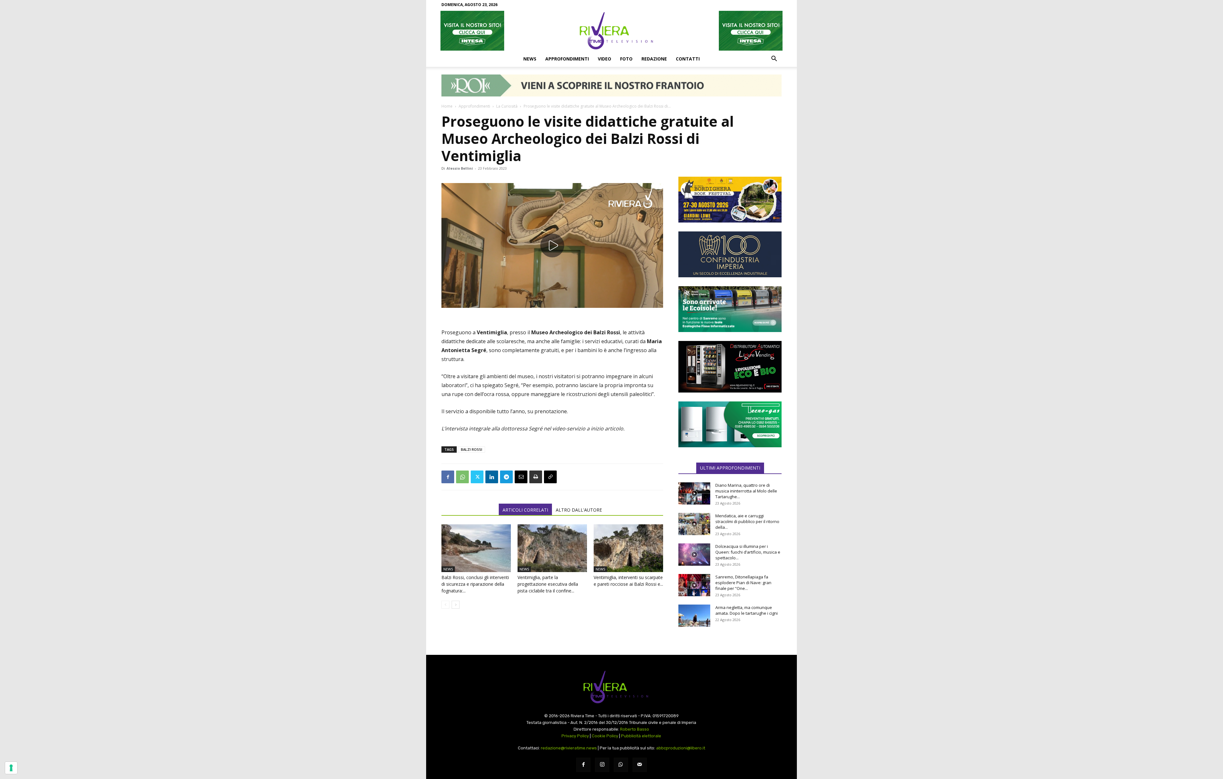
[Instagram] (602, 765)
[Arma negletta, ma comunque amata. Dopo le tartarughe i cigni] (694, 616)
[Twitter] (477, 477)
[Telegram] (506, 477)
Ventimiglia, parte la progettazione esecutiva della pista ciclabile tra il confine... (548, 584)
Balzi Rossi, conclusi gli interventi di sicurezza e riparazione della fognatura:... (475, 584)
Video (604, 59)
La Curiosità (507, 106)
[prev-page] (445, 605)
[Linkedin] (491, 477)
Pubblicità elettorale (641, 735)
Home (447, 106)
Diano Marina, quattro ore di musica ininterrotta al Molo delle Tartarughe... (746, 490)
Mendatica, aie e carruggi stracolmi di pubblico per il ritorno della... (747, 521)
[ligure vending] (730, 367)
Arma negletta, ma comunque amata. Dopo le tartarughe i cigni (746, 610)
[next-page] (456, 605)
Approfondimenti (567, 59)
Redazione (654, 59)
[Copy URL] (550, 477)
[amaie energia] (730, 309)
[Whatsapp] (621, 765)
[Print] (535, 477)
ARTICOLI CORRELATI (525, 510)
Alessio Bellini (460, 168)
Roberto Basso (634, 729)
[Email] (521, 477)
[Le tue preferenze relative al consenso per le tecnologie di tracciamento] (11, 768)
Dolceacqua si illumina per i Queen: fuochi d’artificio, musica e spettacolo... (747, 552)
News (529, 59)
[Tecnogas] (730, 424)
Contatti (688, 59)
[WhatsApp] (462, 477)
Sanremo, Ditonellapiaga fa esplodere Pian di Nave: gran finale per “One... (743, 582)
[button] (774, 59)
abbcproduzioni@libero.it (680, 748)
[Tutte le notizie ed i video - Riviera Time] (611, 687)
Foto (626, 59)
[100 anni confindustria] (730, 254)
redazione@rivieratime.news (569, 748)
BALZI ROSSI (471, 449)
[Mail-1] (640, 765)
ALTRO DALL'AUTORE (579, 510)
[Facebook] (447, 477)
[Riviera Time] (611, 30)
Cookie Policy (605, 735)
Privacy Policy (575, 735)
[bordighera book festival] (730, 200)
